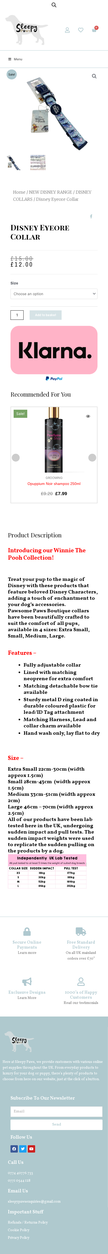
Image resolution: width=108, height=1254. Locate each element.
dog (31, 1073)
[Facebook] (14, 1149)
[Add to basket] (88, 427)
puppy (45, 1073)
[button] (16, 458)
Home (19, 192)
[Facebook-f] (91, 216)
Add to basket (45, 314)
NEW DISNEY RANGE (50, 192)
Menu (18, 59)
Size (14, 283)
